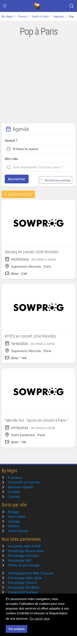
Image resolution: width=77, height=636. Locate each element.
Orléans (13, 526)
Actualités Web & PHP (24, 546)
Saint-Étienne (18, 531)
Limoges (14, 521)
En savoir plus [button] (40, 618)
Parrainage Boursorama (26, 551)
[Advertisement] (38, 82)
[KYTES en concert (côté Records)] (38, 307)
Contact (14, 496)
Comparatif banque (23, 592)
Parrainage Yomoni (22, 583)
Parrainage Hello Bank (25, 578)
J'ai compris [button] (16, 628)
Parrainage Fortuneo (23, 556)
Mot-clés (11, 159)
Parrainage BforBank (23, 587)
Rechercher (16, 179)
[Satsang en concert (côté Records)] (38, 223)
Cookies (14, 492)
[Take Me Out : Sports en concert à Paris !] (38, 391)
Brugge (13, 512)
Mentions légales (20, 487)
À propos (15, 477)
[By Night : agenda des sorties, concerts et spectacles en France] (38, 6)
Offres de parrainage (23, 565)
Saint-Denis (16, 517)
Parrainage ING (19, 560)
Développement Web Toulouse (31, 573)
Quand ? (11, 140)
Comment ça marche (23, 482)
